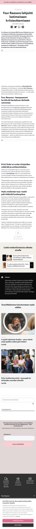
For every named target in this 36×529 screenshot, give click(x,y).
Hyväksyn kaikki (18, 520)
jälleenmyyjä (30, 483)
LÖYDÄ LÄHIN (30, 481)
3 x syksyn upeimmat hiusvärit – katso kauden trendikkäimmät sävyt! (18, 265)
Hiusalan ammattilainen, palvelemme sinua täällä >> (18, 2)
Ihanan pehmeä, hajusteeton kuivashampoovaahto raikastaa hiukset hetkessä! (22, 257)
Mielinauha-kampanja (20, 107)
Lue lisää (17, 516)
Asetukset (18, 525)
